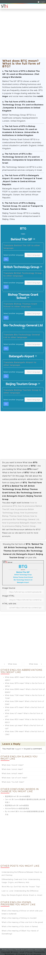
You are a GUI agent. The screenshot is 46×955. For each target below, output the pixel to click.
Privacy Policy (8, 950)
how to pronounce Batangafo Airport (19, 523)
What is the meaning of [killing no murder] (19, 918)
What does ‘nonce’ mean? (12, 769)
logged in (19, 749)
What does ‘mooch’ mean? (13, 765)
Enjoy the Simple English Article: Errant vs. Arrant (22, 895)
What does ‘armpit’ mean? (12, 773)
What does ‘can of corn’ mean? (14, 778)
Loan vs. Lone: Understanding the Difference (20, 891)
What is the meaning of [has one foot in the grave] (22, 922)
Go (6, 259)
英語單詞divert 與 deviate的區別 (17, 796)
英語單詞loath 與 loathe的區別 (17, 805)
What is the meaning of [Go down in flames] (20, 926)
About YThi (39, 950)
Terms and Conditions (24, 950)
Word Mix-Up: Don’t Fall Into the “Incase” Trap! (21, 887)
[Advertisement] (23, 35)
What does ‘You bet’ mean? (13, 782)
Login (42, 2)
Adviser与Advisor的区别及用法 (17, 808)
